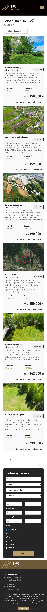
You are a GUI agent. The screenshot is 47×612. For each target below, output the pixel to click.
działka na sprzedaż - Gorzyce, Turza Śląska (23, 70)
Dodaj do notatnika (23, 102)
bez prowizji (11, 547)
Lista (25, 31)
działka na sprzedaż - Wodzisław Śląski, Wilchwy (23, 139)
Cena (7, 500)
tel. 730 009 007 (9, 585)
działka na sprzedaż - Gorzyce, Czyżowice (23, 207)
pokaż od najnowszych (14, 31)
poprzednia (28, 465)
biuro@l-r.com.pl (13, 589)
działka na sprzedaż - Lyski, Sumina (23, 277)
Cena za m (10, 517)
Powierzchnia (11, 509)
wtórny (10, 533)
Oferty (8, 537)
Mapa (30, 31)
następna (39, 465)
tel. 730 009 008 (9, 587)
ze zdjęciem (11, 544)
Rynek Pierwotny (12, 529)
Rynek (8, 526)
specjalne (10, 541)
